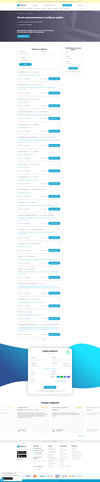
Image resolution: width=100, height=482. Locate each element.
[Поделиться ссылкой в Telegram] (56, 72)
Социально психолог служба (25, 154)
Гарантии (43, 8)
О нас (61, 448)
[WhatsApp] (61, 377)
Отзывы (49, 8)
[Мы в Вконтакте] (37, 461)
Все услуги (50, 465)
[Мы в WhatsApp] (42, 461)
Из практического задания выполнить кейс (29, 75)
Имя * (32, 371)
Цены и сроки (20, 8)
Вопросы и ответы (75, 453)
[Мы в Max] (44, 461)
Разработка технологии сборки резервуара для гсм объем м (33, 114)
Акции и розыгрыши (64, 457)
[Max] (68, 377)
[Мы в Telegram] (34, 461)
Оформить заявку (67, 5)
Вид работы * (23, 51)
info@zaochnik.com (39, 450)
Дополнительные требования (50, 368)
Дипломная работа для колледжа (31, 409)
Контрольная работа (23, 127)
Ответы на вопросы (23, 167)
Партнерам (62, 460)
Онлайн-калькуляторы (76, 451)
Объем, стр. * (55, 363)
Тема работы (23, 57)
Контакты (66, 8)
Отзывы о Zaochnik (63, 453)
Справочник (55, 8)
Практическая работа (23, 192)
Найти (25, 64)
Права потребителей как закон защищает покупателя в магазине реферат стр (38, 259)
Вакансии (62, 459)
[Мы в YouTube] (39, 469)
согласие (73, 71)
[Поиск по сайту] (82, 8)
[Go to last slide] (16, 416)
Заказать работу (54, 78)
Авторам (35, 5)
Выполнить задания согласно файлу (27, 180)
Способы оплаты (29, 8)
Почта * (67, 51)
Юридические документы (65, 466)
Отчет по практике (23, 102)
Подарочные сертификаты (77, 455)
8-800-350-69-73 (38, 448)
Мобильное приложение (76, 457)
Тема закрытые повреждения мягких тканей (29, 315)
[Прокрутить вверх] (97, 477)
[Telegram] (58, 377)
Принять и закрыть (7, 478)
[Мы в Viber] (39, 461)
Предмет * (44, 51)
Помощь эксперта (51, 463)
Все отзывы (81, 435)
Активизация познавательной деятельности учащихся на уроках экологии (37, 205)
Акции (61, 8)
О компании (37, 8)
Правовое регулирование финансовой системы (30, 302)
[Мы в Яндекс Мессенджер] (34, 463)
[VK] (65, 377)
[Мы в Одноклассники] (37, 469)
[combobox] (28, 54)
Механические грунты (24, 246)
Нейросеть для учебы (76, 459)
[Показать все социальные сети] (59, 72)
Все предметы (51, 466)
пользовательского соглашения (74, 70)
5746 (43, 339)
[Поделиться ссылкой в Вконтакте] (54, 72)
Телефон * (54, 371)
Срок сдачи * (65, 363)
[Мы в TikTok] (42, 469)
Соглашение (4, 475)
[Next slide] (84, 416)
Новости (61, 455)
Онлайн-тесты (74, 450)
